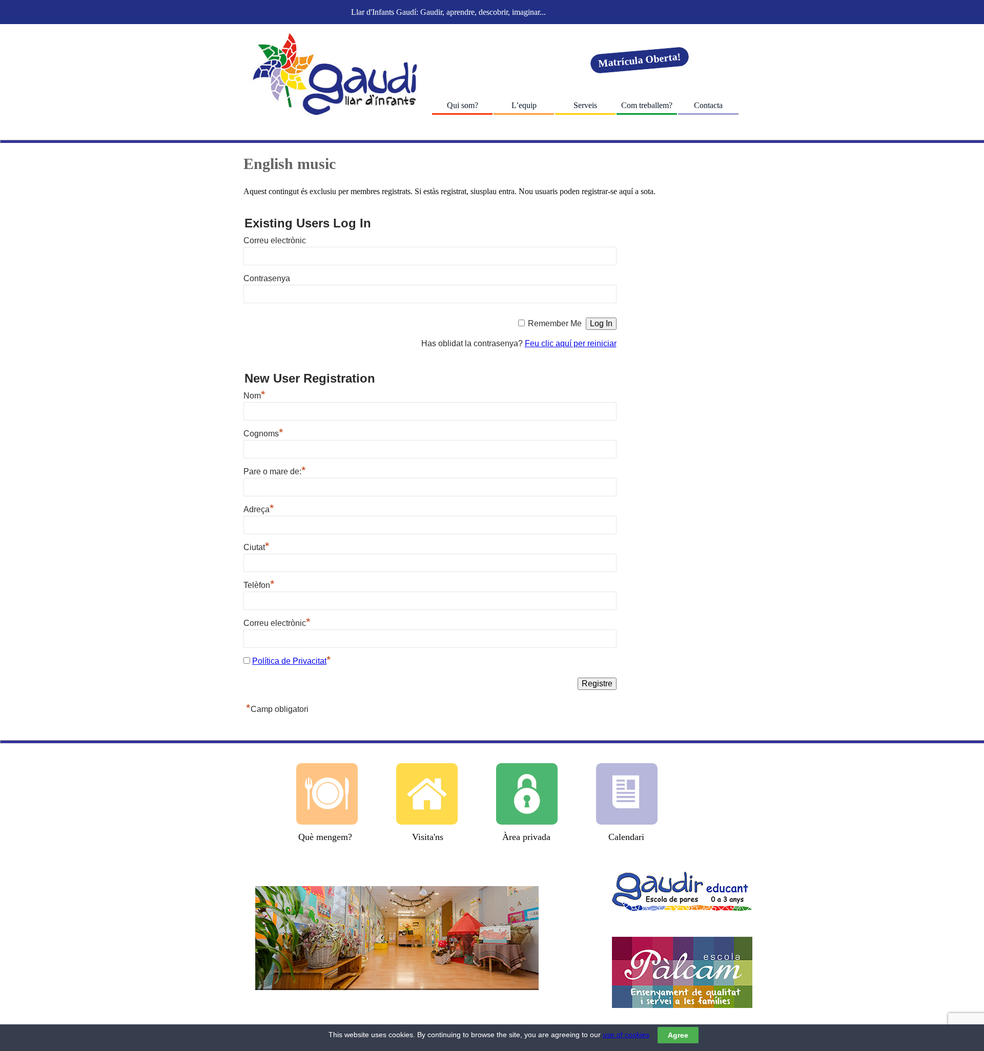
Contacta (708, 105)
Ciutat (256, 547)
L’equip (524, 105)
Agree (678, 1035)
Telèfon (259, 585)
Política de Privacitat (289, 661)
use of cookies (626, 1035)
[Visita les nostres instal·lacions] (397, 938)
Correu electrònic (274, 240)
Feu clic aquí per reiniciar (571, 343)
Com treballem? (646, 105)
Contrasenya (266, 278)
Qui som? (462, 105)
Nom (254, 395)
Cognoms (263, 433)
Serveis (585, 105)
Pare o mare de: (274, 471)
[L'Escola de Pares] (682, 891)
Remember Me (555, 323)
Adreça (258, 509)
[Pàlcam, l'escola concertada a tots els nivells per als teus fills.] (682, 972)
